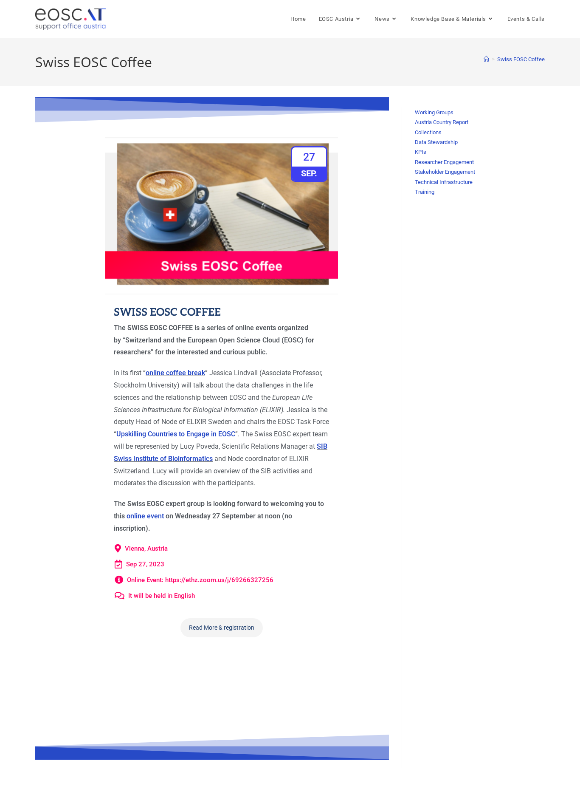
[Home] (486, 59)
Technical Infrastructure (444, 182)
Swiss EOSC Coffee (521, 59)
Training (424, 192)
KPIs (420, 152)
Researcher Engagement (444, 162)
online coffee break (175, 373)
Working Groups (434, 112)
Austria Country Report (441, 122)
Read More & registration (221, 627)
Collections (428, 132)
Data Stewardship (436, 142)
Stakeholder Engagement (445, 172)
